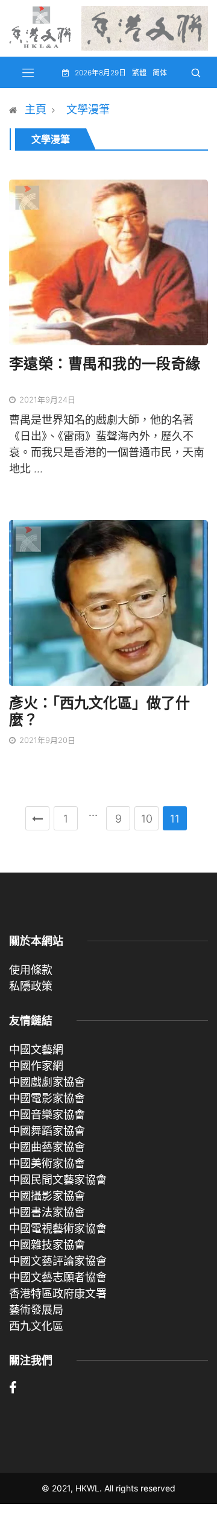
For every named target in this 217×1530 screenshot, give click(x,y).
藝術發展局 (36, 1309)
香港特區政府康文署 (58, 1293)
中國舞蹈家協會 (47, 1130)
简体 (160, 72)
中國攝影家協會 (47, 1196)
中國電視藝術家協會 (58, 1228)
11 (175, 818)
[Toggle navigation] (28, 72)
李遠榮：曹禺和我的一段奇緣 (105, 363)
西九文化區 (36, 1326)
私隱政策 (30, 986)
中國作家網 (36, 1065)
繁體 (139, 72)
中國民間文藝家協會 (58, 1179)
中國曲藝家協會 (47, 1147)
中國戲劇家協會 (47, 1082)
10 (147, 818)
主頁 (35, 109)
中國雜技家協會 (47, 1244)
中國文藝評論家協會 (58, 1261)
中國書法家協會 (47, 1212)
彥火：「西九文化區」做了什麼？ (99, 711)
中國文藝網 (36, 1049)
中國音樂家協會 (47, 1114)
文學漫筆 (88, 109)
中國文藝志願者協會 (58, 1277)
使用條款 (30, 970)
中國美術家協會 (47, 1163)
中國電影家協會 (47, 1098)
